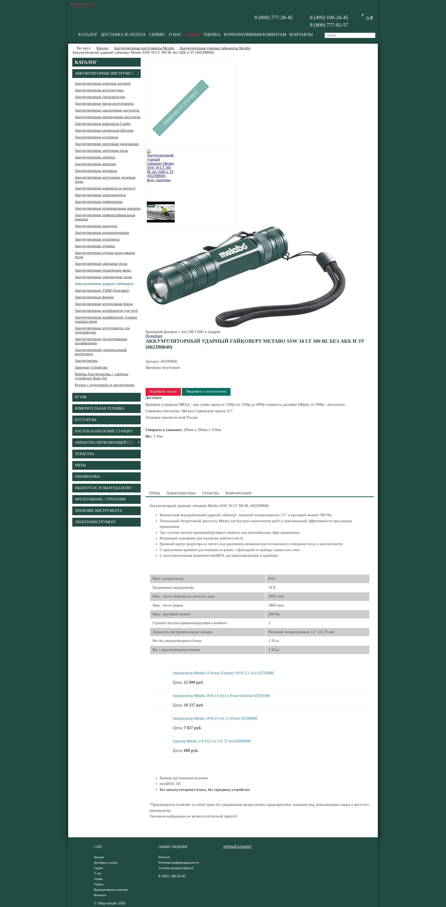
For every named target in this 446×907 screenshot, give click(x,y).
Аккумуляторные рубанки (95, 246)
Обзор (154, 493)
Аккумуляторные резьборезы (97, 239)
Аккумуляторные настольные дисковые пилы (105, 180)
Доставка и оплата (123, 34)
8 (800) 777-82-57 (329, 25)
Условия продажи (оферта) (175, 868)
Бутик (81, 397)
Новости (164, 857)
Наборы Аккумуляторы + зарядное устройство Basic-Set (101, 376)
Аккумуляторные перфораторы (99, 202)
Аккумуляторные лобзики (95, 157)
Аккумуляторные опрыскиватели (100, 195)
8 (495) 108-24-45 (329, 17)
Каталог (88, 34)
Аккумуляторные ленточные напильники (107, 144)
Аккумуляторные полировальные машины (107, 208)
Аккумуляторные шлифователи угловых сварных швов (106, 319)
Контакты (301, 34)
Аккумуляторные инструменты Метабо (144, 48)
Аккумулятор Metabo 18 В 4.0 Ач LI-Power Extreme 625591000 (221, 696)
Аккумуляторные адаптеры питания (102, 83)
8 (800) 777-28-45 (273, 17)
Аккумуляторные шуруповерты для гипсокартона (102, 330)
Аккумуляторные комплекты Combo (103, 124)
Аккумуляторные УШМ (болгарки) (102, 290)
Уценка (212, 34)
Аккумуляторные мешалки (95, 164)
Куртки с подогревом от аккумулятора (104, 385)
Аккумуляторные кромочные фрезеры (104, 130)
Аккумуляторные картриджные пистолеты (107, 117)
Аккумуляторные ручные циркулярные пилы (105, 255)
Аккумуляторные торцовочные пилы (103, 277)
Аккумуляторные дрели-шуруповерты (104, 104)
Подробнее (154, 336)
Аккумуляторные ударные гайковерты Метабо (214, 48)
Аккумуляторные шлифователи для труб (106, 311)
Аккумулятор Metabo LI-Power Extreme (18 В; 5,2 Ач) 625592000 (223, 673)
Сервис (157, 34)
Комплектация (238, 493)
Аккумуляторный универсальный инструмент (101, 352)
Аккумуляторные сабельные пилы (101, 264)
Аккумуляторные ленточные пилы (101, 151)
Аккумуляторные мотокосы (96, 171)
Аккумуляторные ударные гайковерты (104, 284)
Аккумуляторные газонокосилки (100, 97)
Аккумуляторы (86, 361)
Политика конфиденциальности (178, 862)
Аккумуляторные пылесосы (96, 226)
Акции (192, 34)
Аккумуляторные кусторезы (96, 137)
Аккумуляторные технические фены (103, 270)
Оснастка (210, 493)
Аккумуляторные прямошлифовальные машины (105, 217)
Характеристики (181, 493)
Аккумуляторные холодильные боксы (104, 304)
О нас (175, 34)
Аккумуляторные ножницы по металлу (105, 188)
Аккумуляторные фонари (94, 297)
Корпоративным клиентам (255, 34)
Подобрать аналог (163, 391)
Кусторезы (85, 420)
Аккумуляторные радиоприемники (102, 233)
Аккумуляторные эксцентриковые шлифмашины (101, 341)
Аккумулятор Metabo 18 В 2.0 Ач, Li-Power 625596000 (215, 718)
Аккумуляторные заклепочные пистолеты (107, 110)
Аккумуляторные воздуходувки (99, 90)
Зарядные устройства (91, 367)
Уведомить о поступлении (206, 391)
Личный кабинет (237, 847)
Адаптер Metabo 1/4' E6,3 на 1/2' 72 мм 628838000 (212, 741)
